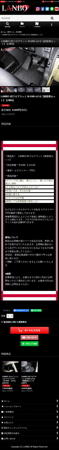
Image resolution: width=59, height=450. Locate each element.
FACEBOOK (42, 9)
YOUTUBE (56, 9)
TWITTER (47, 9)
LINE (52, 9)
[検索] (52, 18)
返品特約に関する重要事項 (14, 321)
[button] (7, 24)
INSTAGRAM (37, 9)
